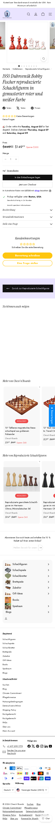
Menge (6, 153)
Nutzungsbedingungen (13, 701)
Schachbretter (9, 647)
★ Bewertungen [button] (52, 415)
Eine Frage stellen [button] (27, 263)
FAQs (5, 722)
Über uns (6, 726)
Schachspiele (8, 643)
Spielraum (7, 668)
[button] (9, 116)
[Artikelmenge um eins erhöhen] (16, 159)
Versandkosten (13, 170)
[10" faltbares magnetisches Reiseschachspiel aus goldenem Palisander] (21, 416)
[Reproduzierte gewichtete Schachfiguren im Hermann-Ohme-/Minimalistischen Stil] (21, 490)
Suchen (6, 684)
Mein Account (9, 730)
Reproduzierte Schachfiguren (37, 69)
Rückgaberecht (9, 714)
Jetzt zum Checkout (27, 184)
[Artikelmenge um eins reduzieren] (5, 159)
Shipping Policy (9, 710)
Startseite (6, 69)
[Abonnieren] (40, 548)
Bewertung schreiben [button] (27, 255)
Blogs (5, 672)
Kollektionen (18, 69)
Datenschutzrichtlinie (12, 705)
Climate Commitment (12, 693)
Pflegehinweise (9, 697)
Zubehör (6, 656)
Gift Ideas (7, 660)
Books (5, 664)
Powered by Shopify (29, 818)
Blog (5, 688)
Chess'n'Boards (22, 381)
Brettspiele (7, 651)
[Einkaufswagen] (43, 14)
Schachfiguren (9, 639)
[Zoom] (43, 58)
